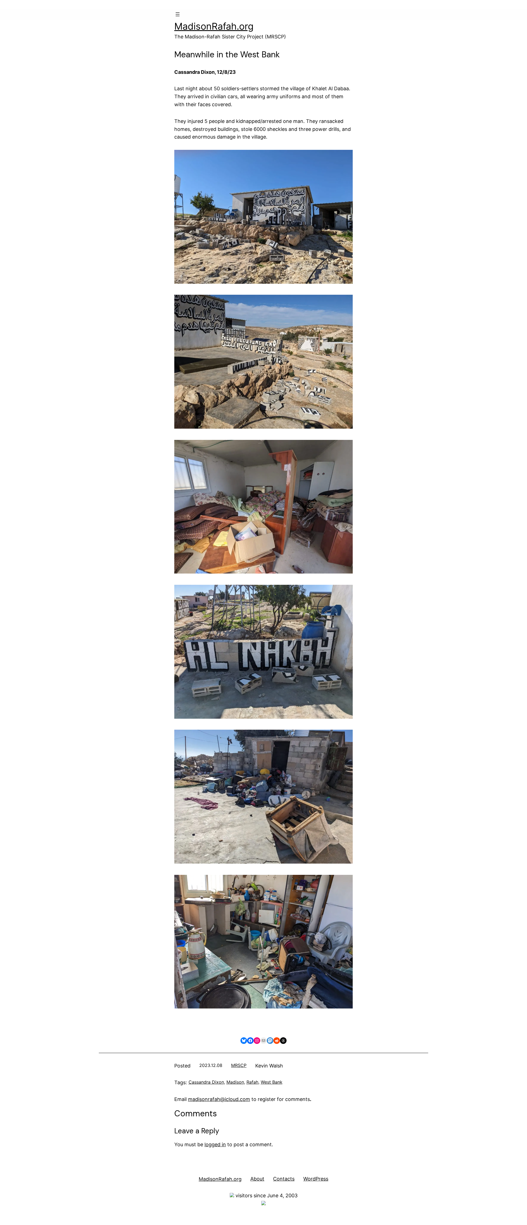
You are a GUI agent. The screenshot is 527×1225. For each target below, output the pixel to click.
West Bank (271, 1082)
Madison (235, 1082)
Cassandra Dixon (206, 1082)
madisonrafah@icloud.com (219, 1099)
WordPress (315, 1179)
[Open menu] (177, 14)
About (257, 1179)
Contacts (284, 1179)
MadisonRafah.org (214, 26)
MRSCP (238, 1065)
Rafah (252, 1082)
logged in (215, 1144)
